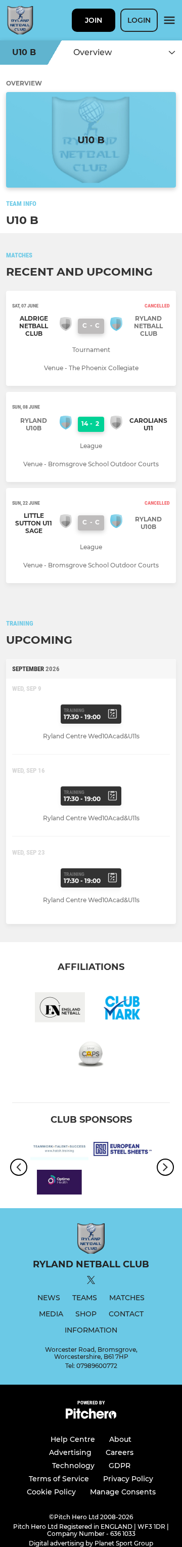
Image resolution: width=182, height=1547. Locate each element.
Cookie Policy (51, 1491)
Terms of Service (59, 1478)
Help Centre (73, 1439)
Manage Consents (123, 1491)
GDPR (119, 1465)
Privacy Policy (128, 1478)
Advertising (70, 1452)
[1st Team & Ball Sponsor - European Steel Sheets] (123, 1151)
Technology (73, 1465)
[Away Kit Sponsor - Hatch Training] (59, 1151)
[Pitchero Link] (91, 1416)
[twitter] (91, 1281)
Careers (119, 1452)
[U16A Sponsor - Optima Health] (59, 1184)
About (120, 1439)
